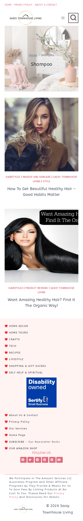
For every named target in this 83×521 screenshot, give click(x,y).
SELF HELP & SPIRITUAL (26, 372)
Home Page (17, 435)
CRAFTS (14, 339)
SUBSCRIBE (17, 441)
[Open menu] (62, 18)
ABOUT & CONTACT (46, 4)
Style (46, 181)
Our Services (18, 428)
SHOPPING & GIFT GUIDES (27, 366)
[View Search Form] (73, 18)
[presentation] (41, 134)
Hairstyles (13, 177)
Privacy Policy (19, 421)
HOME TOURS (18, 332)
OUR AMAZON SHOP (23, 448)
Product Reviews (36, 288)
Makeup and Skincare (37, 177)
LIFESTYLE (16, 359)
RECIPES (15, 352)
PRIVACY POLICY (23, 4)
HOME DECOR (18, 326)
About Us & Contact (23, 415)
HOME (8, 4)
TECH (12, 345)
